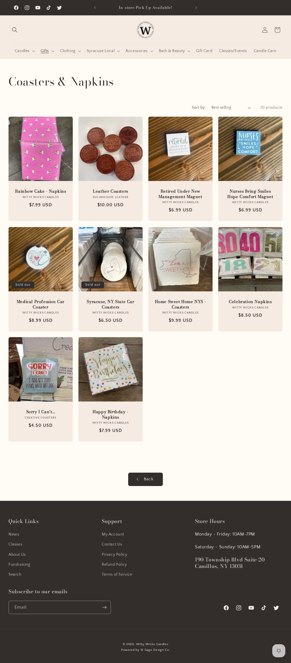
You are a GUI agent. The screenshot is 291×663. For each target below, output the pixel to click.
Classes (15, 544)
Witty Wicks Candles (152, 644)
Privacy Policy (114, 554)
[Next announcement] (196, 7)
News (14, 534)
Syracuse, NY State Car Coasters (110, 304)
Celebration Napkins (250, 301)
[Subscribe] (104, 607)
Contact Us (112, 544)
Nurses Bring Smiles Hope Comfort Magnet (250, 194)
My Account (113, 534)
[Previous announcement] (95, 7)
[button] (15, 30)
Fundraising (19, 564)
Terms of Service (117, 574)
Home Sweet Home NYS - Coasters (180, 304)
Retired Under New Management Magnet (180, 194)
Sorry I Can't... (40, 412)
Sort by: (199, 107)
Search (15, 574)
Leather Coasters (110, 191)
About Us (17, 554)
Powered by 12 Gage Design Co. (145, 650)
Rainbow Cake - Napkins (40, 191)
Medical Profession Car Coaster (41, 304)
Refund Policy (114, 564)
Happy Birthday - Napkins (110, 414)
